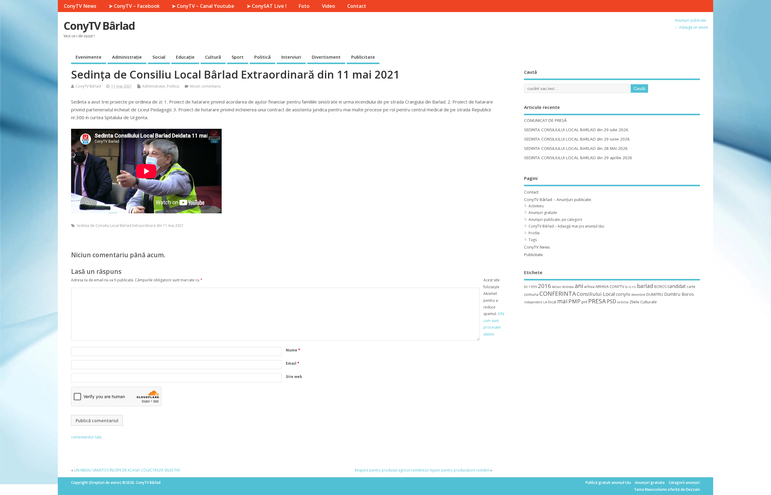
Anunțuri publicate (690, 20)
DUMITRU (654, 294)
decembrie (638, 294)
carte (691, 286)
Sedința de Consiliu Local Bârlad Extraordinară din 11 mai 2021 (130, 225)
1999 (533, 286)
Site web (294, 376)
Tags (533, 239)
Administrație (127, 57)
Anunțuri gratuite (543, 212)
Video (328, 6)
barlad (645, 285)
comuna (531, 294)
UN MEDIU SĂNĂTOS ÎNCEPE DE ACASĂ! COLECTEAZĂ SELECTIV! (127, 470)
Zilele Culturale (643, 302)
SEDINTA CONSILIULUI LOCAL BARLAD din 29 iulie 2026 (576, 129)
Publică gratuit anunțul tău (608, 482)
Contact (356, 6)
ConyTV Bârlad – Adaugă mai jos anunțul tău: (567, 226)
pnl (584, 302)
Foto (304, 6)
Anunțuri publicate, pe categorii (555, 219)
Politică (262, 57)
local (552, 302)
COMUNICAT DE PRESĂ (545, 120)
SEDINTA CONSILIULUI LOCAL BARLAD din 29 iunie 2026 (577, 139)
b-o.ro (630, 286)
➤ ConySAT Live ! (266, 6)
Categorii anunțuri (684, 482)
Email (292, 363)
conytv (623, 294)
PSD (611, 301)
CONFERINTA (557, 293)
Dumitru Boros (679, 294)
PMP (574, 301)
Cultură (213, 57)
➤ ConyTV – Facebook (134, 6)
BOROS (660, 286)
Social (158, 57)
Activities (536, 206)
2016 (544, 285)
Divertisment (326, 57)
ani (579, 286)
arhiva (589, 286)
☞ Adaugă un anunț (691, 27)
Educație (185, 57)
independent (533, 302)
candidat (676, 286)
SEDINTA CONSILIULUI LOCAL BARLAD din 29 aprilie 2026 (578, 157)
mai (562, 301)
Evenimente (88, 57)
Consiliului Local (596, 294)
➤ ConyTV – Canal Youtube (203, 6)
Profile (534, 233)
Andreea (568, 287)
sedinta (623, 302)
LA (545, 302)
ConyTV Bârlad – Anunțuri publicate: (558, 199)
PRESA (597, 301)
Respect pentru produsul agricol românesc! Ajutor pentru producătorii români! (422, 470)
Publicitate (363, 57)
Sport (238, 57)
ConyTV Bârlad (99, 25)
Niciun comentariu (205, 86)
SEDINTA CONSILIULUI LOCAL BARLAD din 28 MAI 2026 (576, 148)
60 (526, 287)
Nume (293, 350)
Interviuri (291, 57)
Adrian (556, 287)
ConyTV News (80, 6)
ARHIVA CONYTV (609, 286)
